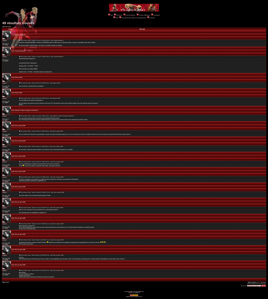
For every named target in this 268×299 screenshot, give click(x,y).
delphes (4, 40)
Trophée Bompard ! (20, 35)
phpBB (130, 291)
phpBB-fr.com (137, 292)
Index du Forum (6, 26)
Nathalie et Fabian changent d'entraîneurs (26, 110)
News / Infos (27, 40)
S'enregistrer (156, 15)
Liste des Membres (130, 15)
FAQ (111, 15)
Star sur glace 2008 (20, 125)
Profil (117, 17)
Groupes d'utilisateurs (144, 15)
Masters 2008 (18, 77)
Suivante (263, 282)
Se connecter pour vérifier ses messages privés (134, 17)
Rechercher (119, 15)
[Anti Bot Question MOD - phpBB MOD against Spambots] (134, 295)
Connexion (152, 17)
